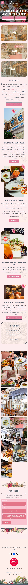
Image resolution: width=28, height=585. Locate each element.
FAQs (7, 568)
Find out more (14, 339)
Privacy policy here (18, 497)
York (12, 89)
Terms (11, 568)
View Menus (20, 18)
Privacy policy (18, 568)
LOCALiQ (17, 574)
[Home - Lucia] (14, 2)
